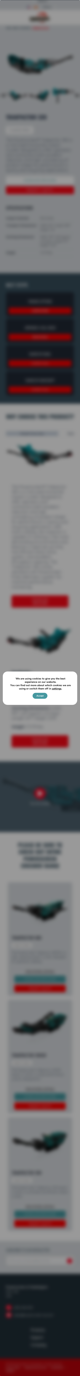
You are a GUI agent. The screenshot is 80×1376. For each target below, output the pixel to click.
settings (56, 688)
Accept (40, 695)
